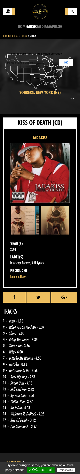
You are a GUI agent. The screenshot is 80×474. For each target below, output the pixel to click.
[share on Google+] (64, 297)
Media (42, 27)
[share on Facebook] (14, 297)
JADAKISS (40, 138)
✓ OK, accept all (41, 470)
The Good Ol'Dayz (10, 36)
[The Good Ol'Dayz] (40, 11)
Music (32, 27)
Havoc (23, 276)
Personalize (66, 470)
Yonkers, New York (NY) (40, 92)
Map (50, 27)
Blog (58, 27)
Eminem (14, 276)
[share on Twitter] (38, 297)
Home (22, 27)
